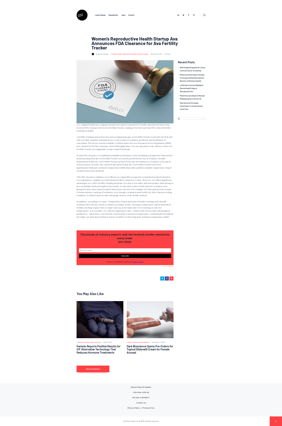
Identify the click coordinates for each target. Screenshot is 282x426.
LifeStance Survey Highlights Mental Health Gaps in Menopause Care (191, 88)
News (120, 54)
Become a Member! (141, 397)
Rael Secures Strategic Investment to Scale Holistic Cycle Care (191, 106)
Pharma (135, 342)
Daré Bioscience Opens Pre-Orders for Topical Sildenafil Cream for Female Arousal (150, 349)
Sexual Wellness (144, 342)
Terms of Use (148, 408)
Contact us (141, 403)
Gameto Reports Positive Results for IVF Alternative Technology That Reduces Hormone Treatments (99, 349)
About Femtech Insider (141, 387)
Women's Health (142, 54)
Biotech (80, 342)
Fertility (115, 54)
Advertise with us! (141, 392)
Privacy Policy (134, 408)
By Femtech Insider (102, 54)
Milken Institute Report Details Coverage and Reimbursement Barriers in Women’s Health (192, 78)
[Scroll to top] (276, 421)
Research (98, 342)
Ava (78, 125)
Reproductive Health (130, 54)
